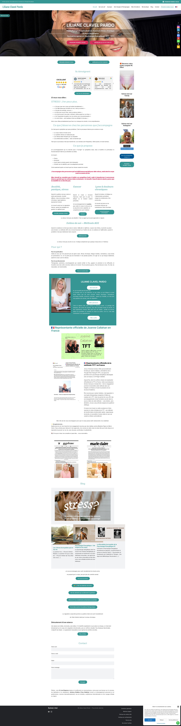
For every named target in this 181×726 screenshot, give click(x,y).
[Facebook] (178, 35)
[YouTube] (48, 711)
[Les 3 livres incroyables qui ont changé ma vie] (66, 534)
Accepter (150, 720)
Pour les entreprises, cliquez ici (126, 156)
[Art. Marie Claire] (99, 438)
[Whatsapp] (178, 41)
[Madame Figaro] (66, 438)
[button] (178, 706)
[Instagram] (178, 27)
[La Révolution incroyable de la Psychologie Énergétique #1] (110, 532)
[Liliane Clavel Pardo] (66, 361)
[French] (176, 6)
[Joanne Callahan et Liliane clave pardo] (82, 334)
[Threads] (178, 44)
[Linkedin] (178, 29)
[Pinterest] (178, 38)
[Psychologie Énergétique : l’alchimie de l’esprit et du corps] (88, 533)
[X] (178, 32)
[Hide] (179, 49)
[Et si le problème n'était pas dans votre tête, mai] (127, 136)
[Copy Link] (178, 46)
